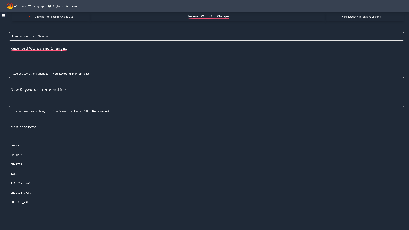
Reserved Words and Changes (30, 36)
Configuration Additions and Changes (361, 16)
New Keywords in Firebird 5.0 (71, 73)
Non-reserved (100, 111)
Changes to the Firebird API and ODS (54, 16)
